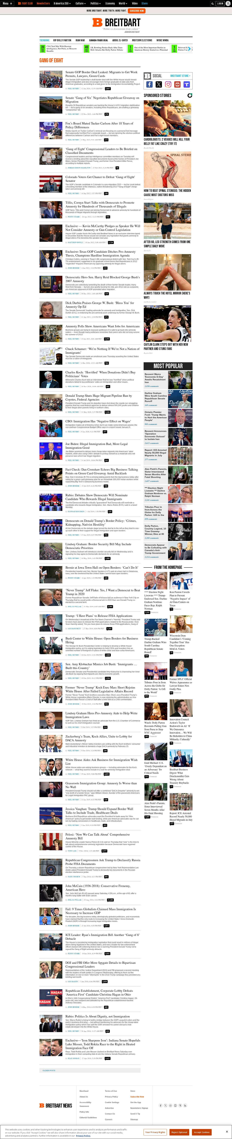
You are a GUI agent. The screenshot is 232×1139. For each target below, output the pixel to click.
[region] (116, 1132)
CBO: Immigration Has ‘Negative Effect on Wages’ (98, 421)
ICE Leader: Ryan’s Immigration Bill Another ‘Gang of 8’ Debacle (102, 937)
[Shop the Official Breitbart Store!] (180, 76)
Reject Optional (179, 1132)
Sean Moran (73, 1058)
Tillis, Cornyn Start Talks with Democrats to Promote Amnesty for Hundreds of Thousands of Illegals (99, 204)
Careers (108, 1119)
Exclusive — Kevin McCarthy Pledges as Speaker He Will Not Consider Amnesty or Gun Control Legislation (102, 228)
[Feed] (185, 1105)
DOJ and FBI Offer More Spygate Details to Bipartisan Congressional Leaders (100, 964)
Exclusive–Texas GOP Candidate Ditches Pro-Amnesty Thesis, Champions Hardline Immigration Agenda (100, 253)
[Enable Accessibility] (228, 3)
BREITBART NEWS (59, 1105)
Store (132, 1091)
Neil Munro (73, 88)
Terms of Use (111, 1091)
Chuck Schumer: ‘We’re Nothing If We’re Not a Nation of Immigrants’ (102, 351)
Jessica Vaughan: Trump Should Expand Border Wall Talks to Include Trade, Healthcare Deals (99, 811)
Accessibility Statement (85, 1104)
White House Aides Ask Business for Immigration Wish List (101, 762)
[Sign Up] (137, 10)
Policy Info (84, 1112)
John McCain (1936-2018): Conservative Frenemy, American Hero (97, 888)
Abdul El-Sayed (120, 40)
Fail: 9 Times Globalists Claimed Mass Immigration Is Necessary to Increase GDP (100, 911)
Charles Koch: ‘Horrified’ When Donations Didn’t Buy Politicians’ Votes (100, 374)
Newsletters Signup (139, 1108)
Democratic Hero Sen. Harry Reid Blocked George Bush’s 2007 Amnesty (102, 279)
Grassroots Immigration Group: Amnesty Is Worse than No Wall (101, 785)
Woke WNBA (162, 40)
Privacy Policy (111, 1097)
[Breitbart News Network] (147, 76)
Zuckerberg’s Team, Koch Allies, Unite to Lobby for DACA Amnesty (98, 738)
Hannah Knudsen (76, 511)
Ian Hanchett (74, 628)
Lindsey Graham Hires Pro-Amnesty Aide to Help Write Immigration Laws (101, 715)
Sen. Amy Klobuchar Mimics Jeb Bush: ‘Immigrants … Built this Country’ (101, 666)
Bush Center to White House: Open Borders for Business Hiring (101, 640)
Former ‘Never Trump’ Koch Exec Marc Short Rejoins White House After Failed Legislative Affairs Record (100, 689)
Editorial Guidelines (88, 1118)
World (122, 3)
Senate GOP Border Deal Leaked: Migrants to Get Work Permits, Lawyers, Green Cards (101, 74)
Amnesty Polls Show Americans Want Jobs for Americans (102, 326)
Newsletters (43, 3)
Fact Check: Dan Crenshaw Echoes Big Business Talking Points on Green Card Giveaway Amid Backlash (101, 471)
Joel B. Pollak (74, 606)
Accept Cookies (202, 1132)
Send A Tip (135, 1114)
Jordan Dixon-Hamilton (79, 168)
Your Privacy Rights (155, 1132)
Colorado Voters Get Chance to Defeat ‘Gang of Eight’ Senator (100, 179)
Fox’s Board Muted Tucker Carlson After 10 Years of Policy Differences (99, 125)
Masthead (84, 1091)
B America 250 (61, 3)
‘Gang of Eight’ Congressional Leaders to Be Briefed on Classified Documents (101, 151)
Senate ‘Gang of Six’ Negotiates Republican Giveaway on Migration (102, 100)
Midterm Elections (142, 40)
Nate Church (74, 876)
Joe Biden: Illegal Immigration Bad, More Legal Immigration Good (96, 446)
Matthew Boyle (75, 242)
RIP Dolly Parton (62, 40)
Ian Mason (73, 981)
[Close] (226, 1131)
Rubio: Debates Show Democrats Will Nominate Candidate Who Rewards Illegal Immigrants (96, 497)
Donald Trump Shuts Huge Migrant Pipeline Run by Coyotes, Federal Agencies (98, 397)
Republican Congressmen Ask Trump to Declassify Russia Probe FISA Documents (102, 862)
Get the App (135, 1102)
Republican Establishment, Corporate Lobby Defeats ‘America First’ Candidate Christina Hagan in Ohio (99, 992)
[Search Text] (212, 3)
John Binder (73, 268)
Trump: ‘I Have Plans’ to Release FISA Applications (98, 616)
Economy (110, 3)
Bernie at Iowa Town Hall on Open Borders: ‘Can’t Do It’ (101, 567)
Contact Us (110, 1114)
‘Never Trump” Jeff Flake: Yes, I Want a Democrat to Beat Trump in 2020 (102, 592)
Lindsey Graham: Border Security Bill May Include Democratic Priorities (98, 546)
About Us (84, 1097)
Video (135, 3)
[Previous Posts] (51, 1070)
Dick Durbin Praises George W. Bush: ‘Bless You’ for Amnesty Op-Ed (99, 305)
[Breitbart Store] (145, 3)
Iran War (80, 40)
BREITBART (122, 22)
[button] (7, 3)
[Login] (220, 3)
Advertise (109, 1108)
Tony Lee (72, 851)
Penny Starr (74, 217)
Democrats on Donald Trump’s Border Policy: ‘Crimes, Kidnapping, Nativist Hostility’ (101, 523)
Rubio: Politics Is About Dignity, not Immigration (97, 1016)
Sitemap (134, 1119)
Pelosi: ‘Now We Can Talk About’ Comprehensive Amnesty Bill (97, 836)
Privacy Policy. (83, 1135)
